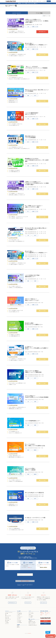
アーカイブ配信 (39, 13)
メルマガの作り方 (19, 620)
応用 (28, 118)
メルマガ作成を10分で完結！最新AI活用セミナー (32, 276)
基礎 (28, 95)
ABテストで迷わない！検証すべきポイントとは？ (32, 299)
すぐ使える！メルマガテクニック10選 (35, 517)
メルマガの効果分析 (19, 622)
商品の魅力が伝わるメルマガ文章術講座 (30, 136)
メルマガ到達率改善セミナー (32, 420)
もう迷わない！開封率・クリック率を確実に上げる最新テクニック (36, 348)
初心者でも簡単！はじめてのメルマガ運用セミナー (34, 323)
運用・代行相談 (7, 620)
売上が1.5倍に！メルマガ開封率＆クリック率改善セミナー (36, 44)
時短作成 (35, 474)
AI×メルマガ (18, 615)
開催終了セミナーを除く (47, 15)
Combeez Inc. (29, 633)
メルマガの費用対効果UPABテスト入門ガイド (31, 113)
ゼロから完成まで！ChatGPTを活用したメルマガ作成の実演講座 (36, 396)
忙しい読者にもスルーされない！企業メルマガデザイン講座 (34, 206)
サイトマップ (6, 623)
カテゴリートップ (19, 612)
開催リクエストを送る (42, 54)
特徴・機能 (6, 613)
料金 (5, 614)
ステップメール (30, 612)
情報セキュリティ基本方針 (32, 622)
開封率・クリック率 (35, 26)
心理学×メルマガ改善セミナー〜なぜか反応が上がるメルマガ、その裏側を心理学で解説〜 (37, 21)
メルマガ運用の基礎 (19, 613)
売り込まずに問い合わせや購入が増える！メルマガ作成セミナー (36, 228)
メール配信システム (19, 614)
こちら (45, 564)
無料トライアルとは (7, 615)
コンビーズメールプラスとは (8, 612)
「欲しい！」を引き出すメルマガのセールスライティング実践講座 (36, 67)
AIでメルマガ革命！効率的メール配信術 (30, 469)
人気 (28, 26)
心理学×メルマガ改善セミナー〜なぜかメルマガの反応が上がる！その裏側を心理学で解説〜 (37, 183)
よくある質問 (6, 622)
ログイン (45, 623)
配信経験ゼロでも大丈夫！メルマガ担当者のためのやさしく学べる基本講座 (37, 160)
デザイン (28, 211)
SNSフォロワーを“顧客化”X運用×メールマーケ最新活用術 (33, 371)
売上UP (28, 49)
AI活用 (35, 401)
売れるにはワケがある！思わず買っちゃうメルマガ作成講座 (37, 90)
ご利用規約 (30, 620)
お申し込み (6, 621)
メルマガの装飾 (19, 621)
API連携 (29, 614)
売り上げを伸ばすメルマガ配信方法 (34, 492)
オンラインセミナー (17, 13)
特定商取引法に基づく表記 (32, 621)
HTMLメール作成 (31, 613)
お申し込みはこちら (42, 31)
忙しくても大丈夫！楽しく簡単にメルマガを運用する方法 (35, 445)
